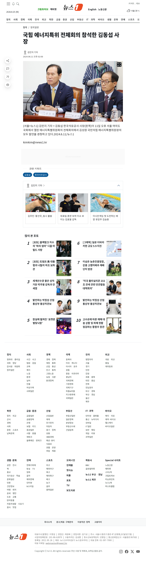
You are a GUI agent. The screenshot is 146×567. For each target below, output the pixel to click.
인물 (28, 384)
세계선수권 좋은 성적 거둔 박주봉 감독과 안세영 (44, 284)
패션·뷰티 (50, 440)
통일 (107, 363)
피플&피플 (70, 391)
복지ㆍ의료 (110, 416)
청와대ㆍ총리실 (13, 359)
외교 (107, 354)
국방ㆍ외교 (110, 359)
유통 (48, 433)
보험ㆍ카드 (31, 426)
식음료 (49, 444)
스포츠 (49, 460)
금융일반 (30, 416)
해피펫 (53, 9)
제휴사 (89, 460)
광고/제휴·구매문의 (64, 522)
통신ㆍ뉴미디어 (92, 419)
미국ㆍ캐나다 (71, 363)
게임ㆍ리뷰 (90, 433)
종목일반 (50, 490)
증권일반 (30, 430)
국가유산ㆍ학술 (13, 476)
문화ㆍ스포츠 (12, 430)
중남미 (68, 377)
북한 (9, 410)
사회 (29, 354)
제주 (87, 401)
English (92, 9)
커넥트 (131, 3)
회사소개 (48, 522)
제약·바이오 (110, 419)
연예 (29, 460)
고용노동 (50, 373)
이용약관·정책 (84, 522)
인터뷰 (29, 483)
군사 (9, 419)
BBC (87, 465)
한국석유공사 (41, 174)
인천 (87, 370)
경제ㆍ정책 (51, 359)
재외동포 (109, 366)
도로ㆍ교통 (11, 497)
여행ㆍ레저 (11, 490)
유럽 (68, 370)
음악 (28, 476)
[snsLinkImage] (121, 551)
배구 (48, 479)
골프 (48, 486)
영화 (28, 472)
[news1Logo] (18, 536)
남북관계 (10, 433)
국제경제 (69, 380)
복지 (28, 370)
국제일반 (69, 398)
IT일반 (88, 426)
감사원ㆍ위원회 (13, 366)
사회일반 (30, 391)
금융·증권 (31, 410)
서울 (87, 363)
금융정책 (30, 419)
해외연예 (30, 479)
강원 (87, 373)
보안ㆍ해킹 (90, 430)
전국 (88, 354)
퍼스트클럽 (109, 486)
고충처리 (98, 522)
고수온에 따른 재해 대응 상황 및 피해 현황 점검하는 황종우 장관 (94, 323)
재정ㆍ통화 (51, 363)
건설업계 (69, 430)
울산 (87, 398)
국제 (68, 354)
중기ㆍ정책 (51, 430)
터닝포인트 (109, 479)
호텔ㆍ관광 (51, 447)
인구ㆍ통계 (51, 370)
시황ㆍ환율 (31, 433)
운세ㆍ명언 (11, 493)
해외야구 (50, 469)
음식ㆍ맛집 (11, 507)
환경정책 (50, 380)
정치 (9, 354)
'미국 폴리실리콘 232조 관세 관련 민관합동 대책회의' (94, 284)
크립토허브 (43, 9)
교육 (28, 366)
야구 (48, 465)
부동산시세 (70, 426)
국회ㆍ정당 (11, 363)
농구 (48, 483)
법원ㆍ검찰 (31, 363)
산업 (48, 410)
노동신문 (102, 9)
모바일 (88, 423)
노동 (28, 373)
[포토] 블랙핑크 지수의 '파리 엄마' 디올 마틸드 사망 (44, 246)
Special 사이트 (113, 460)
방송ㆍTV (31, 469)
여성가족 (30, 387)
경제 (48, 354)
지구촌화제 (70, 394)
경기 (87, 366)
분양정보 (69, 423)
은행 (28, 423)
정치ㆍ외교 (11, 416)
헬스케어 (109, 423)
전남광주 (89, 387)
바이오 (108, 410)
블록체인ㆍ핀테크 (34, 440)
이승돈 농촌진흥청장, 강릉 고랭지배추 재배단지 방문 (94, 265)
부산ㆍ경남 (90, 394)
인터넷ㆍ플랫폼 (92, 416)
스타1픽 (108, 472)
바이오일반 (109, 426)
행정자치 (89, 359)
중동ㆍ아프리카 (72, 373)
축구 (48, 472)
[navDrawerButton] (8, 4)
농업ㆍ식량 (51, 377)
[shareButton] (8, 60)
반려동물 (10, 500)
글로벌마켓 (90, 469)
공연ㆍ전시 (11, 465)
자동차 (49, 426)
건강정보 (10, 486)
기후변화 (69, 384)
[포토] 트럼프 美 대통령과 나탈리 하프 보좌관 (44, 265)
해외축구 (50, 476)
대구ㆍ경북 (90, 391)
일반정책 (69, 419)
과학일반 (89, 437)
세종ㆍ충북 (90, 377)
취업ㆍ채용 (51, 451)
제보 (138, 3)
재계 (48, 419)
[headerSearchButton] (17, 4)
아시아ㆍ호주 (71, 366)
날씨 (28, 380)
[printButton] (8, 84)
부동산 (69, 410)
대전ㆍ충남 (90, 380)
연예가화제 (31, 465)
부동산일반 (70, 416)
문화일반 (10, 479)
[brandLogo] (73, 7)
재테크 (29, 437)
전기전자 (50, 423)
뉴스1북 (108, 483)
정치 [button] (25, 27)
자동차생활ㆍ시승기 (15, 504)
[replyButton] (8, 68)
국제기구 (69, 387)
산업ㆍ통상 (51, 366)
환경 (28, 377)
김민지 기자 (33, 52)
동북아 (68, 359)
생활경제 (50, 437)
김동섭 (28, 174)
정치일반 (10, 370)
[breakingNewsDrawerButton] (13, 4)
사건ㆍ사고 (31, 359)
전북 (87, 384)
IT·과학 (89, 410)
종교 (9, 472)
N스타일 (30, 486)
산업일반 (50, 416)
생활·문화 (12, 460)
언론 (9, 483)
